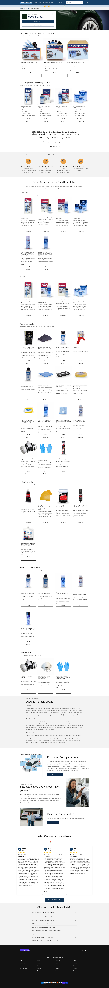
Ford (38, 963)
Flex (44, 134)
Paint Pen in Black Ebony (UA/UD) (26, 107)
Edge (59, 132)
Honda (56, 963)
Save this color (38, 21)
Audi (21, 960)
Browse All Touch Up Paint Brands (54, 975)
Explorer (33, 134)
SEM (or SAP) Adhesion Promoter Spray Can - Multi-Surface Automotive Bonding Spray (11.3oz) (45, 422)
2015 (70, 138)
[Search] (81, 2)
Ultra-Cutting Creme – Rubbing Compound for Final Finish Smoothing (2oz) (28, 348)
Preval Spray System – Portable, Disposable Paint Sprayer (63, 458)
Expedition (72, 132)
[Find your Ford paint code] (31, 764)
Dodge (74, 960)
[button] (46, 2)
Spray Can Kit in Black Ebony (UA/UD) (76, 62)
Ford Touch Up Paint (33, 14)
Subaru (21, 970)
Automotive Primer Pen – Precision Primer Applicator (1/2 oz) (28, 301)
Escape (64, 132)
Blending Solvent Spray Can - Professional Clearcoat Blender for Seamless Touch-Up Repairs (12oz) (45, 254)
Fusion (55, 134)
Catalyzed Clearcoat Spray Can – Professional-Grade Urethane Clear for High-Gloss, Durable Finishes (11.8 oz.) (28, 254)
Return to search (53, 822)
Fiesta (40, 134)
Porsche (57, 968)
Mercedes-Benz (23, 968)
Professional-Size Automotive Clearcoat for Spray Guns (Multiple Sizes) (79, 217)
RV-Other (75, 968)
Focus (49, 134)
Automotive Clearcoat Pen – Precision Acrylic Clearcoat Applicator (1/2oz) (27, 217)
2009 (46, 138)
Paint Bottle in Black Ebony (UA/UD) (44, 107)
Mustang (62, 134)
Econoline (52, 132)
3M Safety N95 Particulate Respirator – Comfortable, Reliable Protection (44, 677)
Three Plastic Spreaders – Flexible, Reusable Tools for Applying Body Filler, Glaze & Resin (45, 507)
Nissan (39, 968)
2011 (51, 138)
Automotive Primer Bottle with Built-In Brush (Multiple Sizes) (62, 300)
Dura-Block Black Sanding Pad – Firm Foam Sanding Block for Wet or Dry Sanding (63, 385)
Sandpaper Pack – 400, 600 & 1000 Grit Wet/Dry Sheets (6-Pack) (44, 348)
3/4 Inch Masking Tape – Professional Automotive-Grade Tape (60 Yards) (80, 385)
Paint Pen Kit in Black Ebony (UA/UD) (29, 62)
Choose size (81, 121)
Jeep (21, 965)
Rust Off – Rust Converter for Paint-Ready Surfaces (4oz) (79, 421)
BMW (38, 960)
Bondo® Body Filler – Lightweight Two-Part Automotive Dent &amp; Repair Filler (63, 507)
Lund (56, 965)
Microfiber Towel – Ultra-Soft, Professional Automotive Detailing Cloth (63, 421)
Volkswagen (58, 970)
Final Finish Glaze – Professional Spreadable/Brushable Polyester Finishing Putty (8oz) (28, 544)
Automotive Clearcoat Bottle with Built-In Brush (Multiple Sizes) (45, 216)
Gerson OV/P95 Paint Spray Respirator (27, 458)
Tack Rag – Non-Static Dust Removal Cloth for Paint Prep (44, 384)
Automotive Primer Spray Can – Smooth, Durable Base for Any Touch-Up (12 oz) (45, 301)
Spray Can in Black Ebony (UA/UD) (61, 107)
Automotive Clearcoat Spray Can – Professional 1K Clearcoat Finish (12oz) (63, 217)
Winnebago (75, 970)
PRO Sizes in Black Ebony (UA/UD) (79, 107)
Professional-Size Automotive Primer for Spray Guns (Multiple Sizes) (80, 301)
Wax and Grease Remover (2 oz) (63, 347)
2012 (56, 138)
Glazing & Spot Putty (25, 505)
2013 (60, 138)
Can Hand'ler (76, 347)
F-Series (44, 132)
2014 (65, 138)
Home (21, 8)
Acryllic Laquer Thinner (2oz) (27, 383)
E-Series (75, 134)
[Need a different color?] (31, 817)
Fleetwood (22, 963)
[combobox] (74, 2)
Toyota (39, 970)
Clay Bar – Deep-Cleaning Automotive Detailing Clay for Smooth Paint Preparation (27, 421)
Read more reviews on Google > (54, 899)
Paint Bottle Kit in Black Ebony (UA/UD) (53, 62)
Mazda (74, 965)
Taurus (68, 134)
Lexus (38, 965)
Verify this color (38, 25)
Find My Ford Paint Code (54, 146)
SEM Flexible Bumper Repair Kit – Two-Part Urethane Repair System (80, 507)
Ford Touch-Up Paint (26, 8)
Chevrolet (57, 960)
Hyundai (75, 963)
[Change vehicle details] (53, 14)
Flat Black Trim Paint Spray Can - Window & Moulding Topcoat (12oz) (28, 629)
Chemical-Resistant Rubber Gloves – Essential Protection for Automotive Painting (45, 459)
